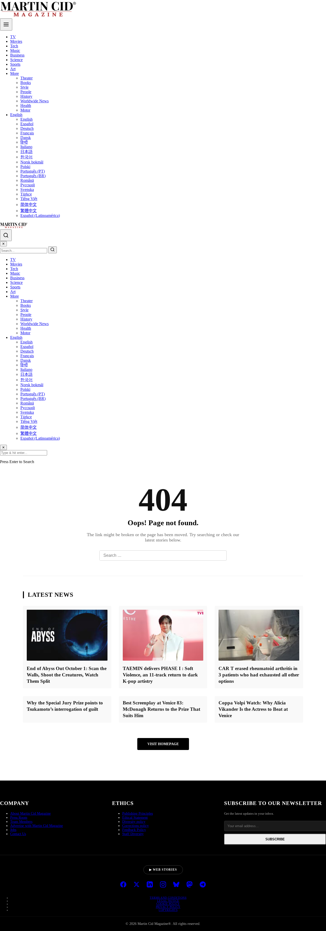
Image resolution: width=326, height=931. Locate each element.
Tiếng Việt (28, 199)
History (26, 96)
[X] (136, 884)
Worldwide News (34, 101)
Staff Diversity (133, 834)
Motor (25, 110)
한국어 (26, 157)
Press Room (18, 817)
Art (13, 69)
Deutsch (27, 128)
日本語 (26, 151)
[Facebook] (123, 884)
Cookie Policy (168, 903)
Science (16, 60)
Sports (15, 64)
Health (25, 105)
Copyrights (168, 909)
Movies (16, 41)
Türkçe (26, 194)
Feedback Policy (134, 830)
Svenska (27, 189)
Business (17, 55)
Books (25, 82)
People (25, 92)
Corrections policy (135, 826)
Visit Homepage (163, 744)
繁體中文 (28, 211)
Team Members (21, 822)
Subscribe (275, 839)
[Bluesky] (176, 884)
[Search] (6, 235)
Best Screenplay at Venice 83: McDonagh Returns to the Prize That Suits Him (161, 709)
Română (27, 180)
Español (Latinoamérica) (40, 215)
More (14, 73)
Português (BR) (33, 176)
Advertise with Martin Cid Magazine (36, 826)
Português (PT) (32, 171)
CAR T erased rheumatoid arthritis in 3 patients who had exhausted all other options (259, 675)
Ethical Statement (135, 817)
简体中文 (28, 204)
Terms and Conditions (168, 897)
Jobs (13, 830)
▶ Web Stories (163, 869)
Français (27, 133)
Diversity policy (133, 822)
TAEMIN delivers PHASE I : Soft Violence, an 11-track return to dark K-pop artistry (160, 675)
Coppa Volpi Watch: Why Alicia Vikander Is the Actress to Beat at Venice (253, 709)
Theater (26, 78)
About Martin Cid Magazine (30, 813)
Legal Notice (168, 900)
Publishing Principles (137, 813)
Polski (25, 166)
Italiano (26, 147)
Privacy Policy (168, 906)
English (16, 115)
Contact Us (18, 834)
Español (26, 124)
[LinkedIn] (150, 884)
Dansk (25, 137)
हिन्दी (24, 142)
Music (15, 50)
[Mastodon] (189, 884)
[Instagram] (163, 884)
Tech (14, 46)
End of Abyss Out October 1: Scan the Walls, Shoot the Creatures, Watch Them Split (66, 675)
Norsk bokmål (31, 162)
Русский (27, 185)
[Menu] (6, 24)
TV (13, 37)
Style (24, 87)
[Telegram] (203, 884)
